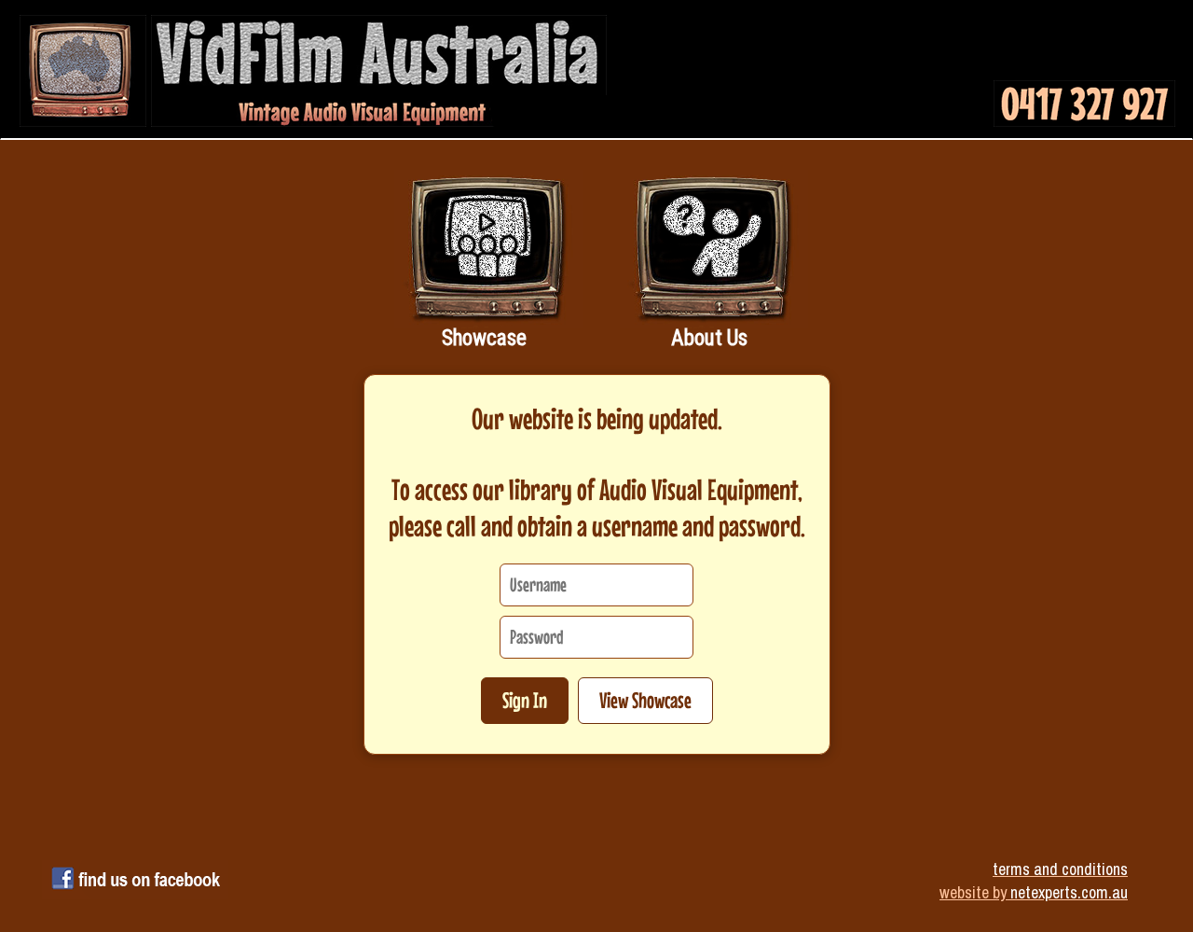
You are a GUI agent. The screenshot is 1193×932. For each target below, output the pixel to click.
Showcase (484, 338)
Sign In (524, 700)
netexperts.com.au (1069, 892)
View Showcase (645, 700)
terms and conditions (1060, 869)
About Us (709, 338)
